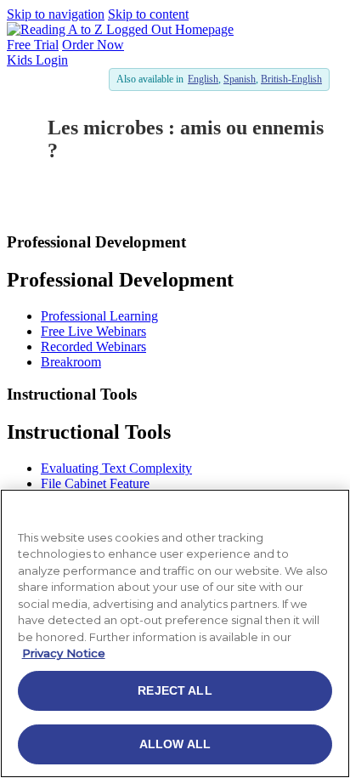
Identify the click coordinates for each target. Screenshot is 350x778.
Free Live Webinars (93, 331)
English (203, 79)
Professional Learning (99, 316)
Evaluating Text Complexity (116, 468)
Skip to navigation (55, 14)
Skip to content (148, 14)
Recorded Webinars (93, 346)
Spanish (239, 79)
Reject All (175, 690)
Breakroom (71, 362)
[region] (175, 633)
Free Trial (33, 44)
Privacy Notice (63, 653)
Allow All (175, 744)
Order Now (93, 44)
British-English (291, 79)
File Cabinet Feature (95, 483)
